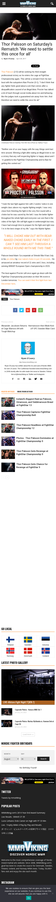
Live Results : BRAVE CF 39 (13, 817)
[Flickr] (19, 379)
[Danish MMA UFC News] (28, 651)
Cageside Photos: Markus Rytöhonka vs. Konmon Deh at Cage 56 (34, 722)
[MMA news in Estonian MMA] (45, 640)
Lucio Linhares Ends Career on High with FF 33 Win (23, 821)
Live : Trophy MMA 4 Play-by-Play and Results (21, 825)
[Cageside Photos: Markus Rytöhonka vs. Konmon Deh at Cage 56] (6, 723)
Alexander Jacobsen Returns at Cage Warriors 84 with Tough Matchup (14, 329)
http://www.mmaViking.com (28, 362)
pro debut (11, 259)
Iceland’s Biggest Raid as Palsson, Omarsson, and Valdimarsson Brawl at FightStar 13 (34, 402)
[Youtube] (42, 379)
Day (22, 754)
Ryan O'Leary (9, 59)
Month (7, 754)
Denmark (28, 656)
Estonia (45, 644)
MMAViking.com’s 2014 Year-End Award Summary (23, 812)
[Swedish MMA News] (10, 640)
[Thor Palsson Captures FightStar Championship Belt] (8, 415)
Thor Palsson (7, 72)
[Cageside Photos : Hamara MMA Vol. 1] (6, 711)
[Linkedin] (31, 379)
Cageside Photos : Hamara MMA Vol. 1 (28, 709)
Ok (28, 898)
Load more (27, 734)
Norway (10, 656)
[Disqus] (28, 517)
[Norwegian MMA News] (10, 651)
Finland (10, 644)
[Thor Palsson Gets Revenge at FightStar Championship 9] (8, 454)
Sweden (27, 644)
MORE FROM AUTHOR (25, 391)
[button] (52, 3)
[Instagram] (25, 379)
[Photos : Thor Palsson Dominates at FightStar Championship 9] (8, 441)
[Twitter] (36, 379)
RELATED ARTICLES (8, 391)
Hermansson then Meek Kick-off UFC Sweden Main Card (41, 327)
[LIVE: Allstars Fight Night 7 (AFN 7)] (28, 687)
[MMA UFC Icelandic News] (45, 651)
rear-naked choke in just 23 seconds (34, 259)
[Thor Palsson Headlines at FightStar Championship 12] (8, 428)
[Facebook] (14, 379)
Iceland (46, 656)
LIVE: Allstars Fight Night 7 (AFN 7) (19, 702)
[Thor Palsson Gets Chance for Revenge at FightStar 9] (8, 467)
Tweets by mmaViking (11, 797)
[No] (52, 893)
